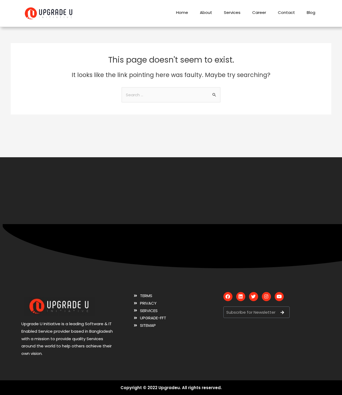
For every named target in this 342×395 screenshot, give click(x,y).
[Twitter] (253, 296)
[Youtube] (279, 296)
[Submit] (282, 312)
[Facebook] (227, 296)
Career (259, 12)
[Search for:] (171, 95)
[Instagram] (266, 296)
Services (232, 12)
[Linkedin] (240, 296)
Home (182, 12)
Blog (311, 12)
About (206, 12)
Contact (286, 12)
